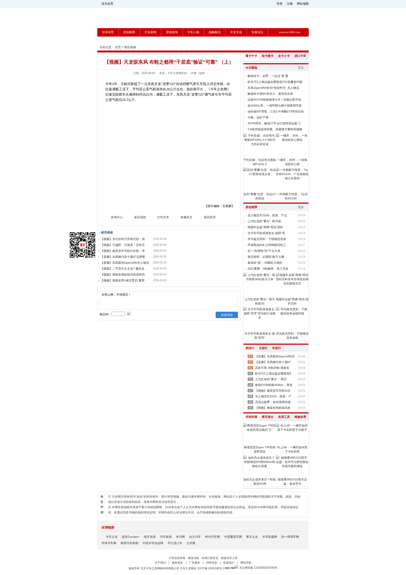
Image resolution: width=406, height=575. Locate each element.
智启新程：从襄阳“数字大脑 (266, 256)
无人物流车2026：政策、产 (273, 396)
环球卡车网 (109, 543)
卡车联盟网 (269, 536)
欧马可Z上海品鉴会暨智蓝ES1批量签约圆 (275, 82)
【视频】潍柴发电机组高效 (273, 407)
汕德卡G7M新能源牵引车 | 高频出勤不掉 (274, 99)
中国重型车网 (233, 536)
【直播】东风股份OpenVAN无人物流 (124, 262)
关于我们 (160, 562)
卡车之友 (112, 536)
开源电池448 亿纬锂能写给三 (267, 245)
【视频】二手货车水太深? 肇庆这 (122, 268)
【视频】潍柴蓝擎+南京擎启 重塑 (122, 280)
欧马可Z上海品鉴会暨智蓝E (273, 373)
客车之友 (252, 536)
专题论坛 (257, 32)
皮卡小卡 (284, 56)
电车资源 (150, 536)
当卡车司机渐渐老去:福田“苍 (266, 233)
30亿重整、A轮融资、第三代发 (268, 268)
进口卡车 (300, 56)
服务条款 (177, 562)
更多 (301, 67)
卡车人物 (193, 32)
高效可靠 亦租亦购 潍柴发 (272, 367)
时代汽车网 (212, 536)
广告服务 (194, 562)
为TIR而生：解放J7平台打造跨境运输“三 (274, 123)
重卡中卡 (251, 56)
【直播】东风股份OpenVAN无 (275, 356)
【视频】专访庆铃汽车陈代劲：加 (122, 239)
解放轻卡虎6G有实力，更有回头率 (270, 93)
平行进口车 (174, 543)
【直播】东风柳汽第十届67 (273, 362)
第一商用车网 (290, 536)
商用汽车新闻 (129, 543)
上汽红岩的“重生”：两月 (271, 379)
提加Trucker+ (131, 536)
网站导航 (245, 562)
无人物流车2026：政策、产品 (267, 215)
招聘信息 (211, 562)
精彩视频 (130, 47)
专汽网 (180, 536)
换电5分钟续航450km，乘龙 (273, 385)
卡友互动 (236, 32)
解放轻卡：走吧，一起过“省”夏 (268, 76)
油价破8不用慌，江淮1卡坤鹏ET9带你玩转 (276, 111)
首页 (118, 47)
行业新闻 (150, 32)
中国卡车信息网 (153, 543)
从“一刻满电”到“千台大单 (264, 251)
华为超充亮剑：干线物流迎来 (267, 239)
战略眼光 (215, 32)
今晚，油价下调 (258, 117)
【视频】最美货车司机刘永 (273, 390)
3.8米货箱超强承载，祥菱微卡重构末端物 (275, 129)
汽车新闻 (166, 536)
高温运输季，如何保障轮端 (273, 402)
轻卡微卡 (268, 56)
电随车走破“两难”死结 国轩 (265, 227)
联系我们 (228, 562)
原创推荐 (129, 32)
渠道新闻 (172, 32)
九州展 (191, 543)
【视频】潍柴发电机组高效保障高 (122, 274)
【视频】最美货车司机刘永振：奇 (122, 251)
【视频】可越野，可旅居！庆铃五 (122, 245)
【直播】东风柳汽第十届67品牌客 (122, 256)
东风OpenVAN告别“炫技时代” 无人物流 (273, 87)
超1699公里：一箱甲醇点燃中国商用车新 (275, 105)
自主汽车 (195, 536)
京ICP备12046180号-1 (210, 568)
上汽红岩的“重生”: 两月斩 (264, 221)
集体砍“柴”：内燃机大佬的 (265, 262)
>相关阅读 (106, 232)
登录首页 (108, 32)
